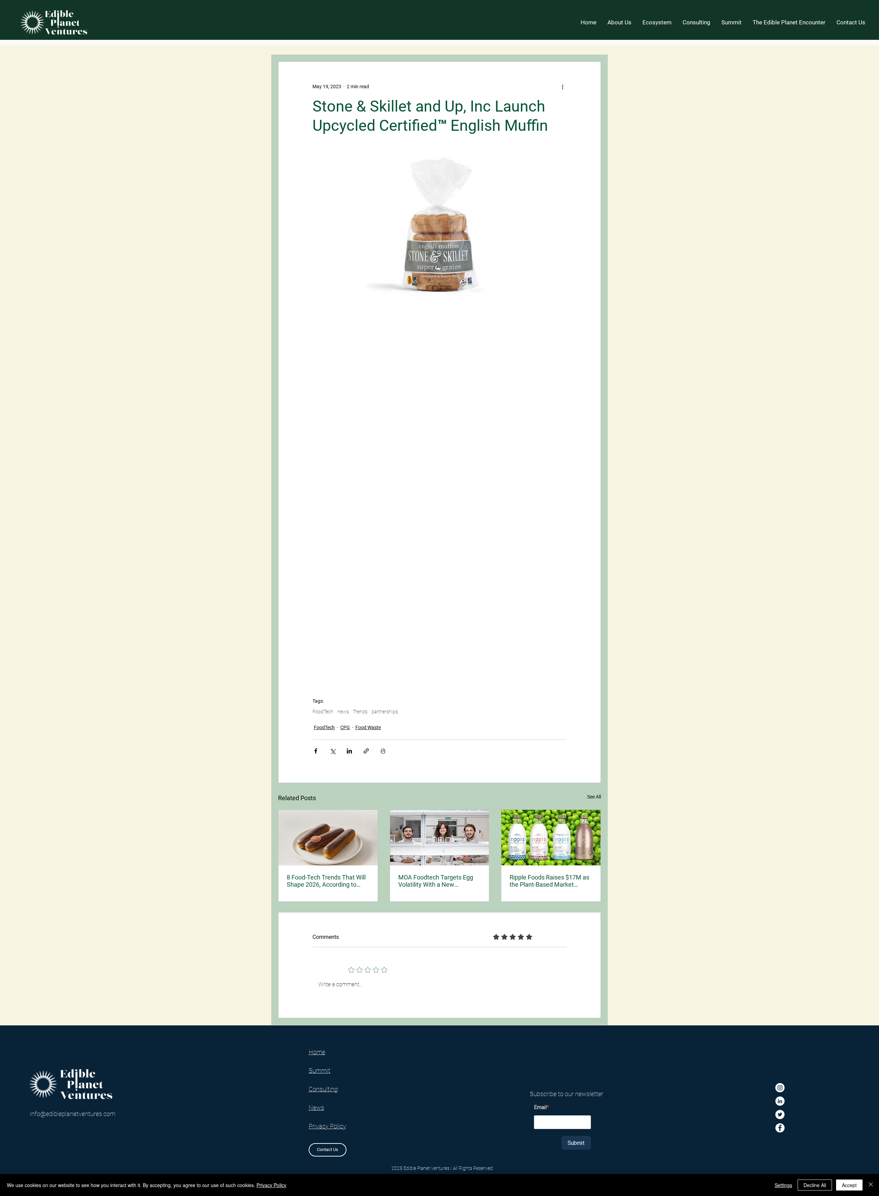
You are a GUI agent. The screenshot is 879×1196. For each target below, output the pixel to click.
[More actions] (562, 86)
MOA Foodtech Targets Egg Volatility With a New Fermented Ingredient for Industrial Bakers (435, 881)
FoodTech (322, 711)
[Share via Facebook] (315, 751)
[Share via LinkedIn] (349, 751)
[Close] (871, 1185)
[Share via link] (366, 751)
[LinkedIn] (780, 1101)
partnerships (385, 711)
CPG (345, 727)
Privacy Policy (271, 1185)
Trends (360, 711)
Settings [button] (783, 1185)
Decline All (814, 1185)
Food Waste (368, 727)
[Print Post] (383, 751)
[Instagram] (780, 1087)
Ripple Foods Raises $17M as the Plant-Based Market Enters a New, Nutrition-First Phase (549, 881)
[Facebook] (780, 1127)
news (343, 711)
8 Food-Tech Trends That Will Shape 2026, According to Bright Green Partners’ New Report (326, 881)
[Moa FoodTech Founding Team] (439, 837)
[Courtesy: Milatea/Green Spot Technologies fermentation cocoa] (328, 837)
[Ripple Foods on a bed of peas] (551, 837)
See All (594, 797)
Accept (849, 1185)
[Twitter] (780, 1114)
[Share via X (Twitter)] (332, 751)
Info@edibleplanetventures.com (72, 1113)
